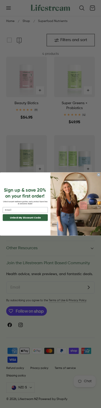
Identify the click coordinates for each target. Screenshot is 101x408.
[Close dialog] (98, 174)
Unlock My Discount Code (25, 217)
